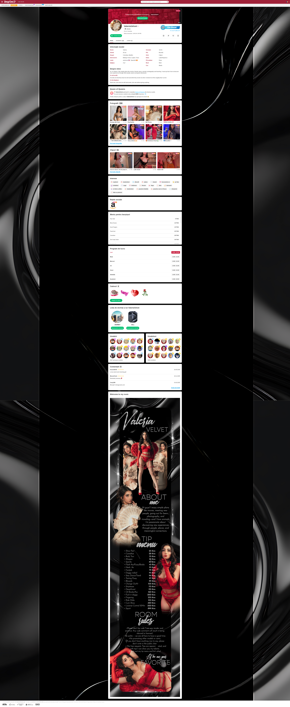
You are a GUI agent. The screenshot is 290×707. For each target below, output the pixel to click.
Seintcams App (48, 5)
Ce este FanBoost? (175, 30)
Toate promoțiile (29, 5)
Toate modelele (5, 5)
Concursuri (38, 5)
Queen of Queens (140, 92)
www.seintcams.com (21, 701)
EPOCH (34, 701)
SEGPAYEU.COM (40, 701)
